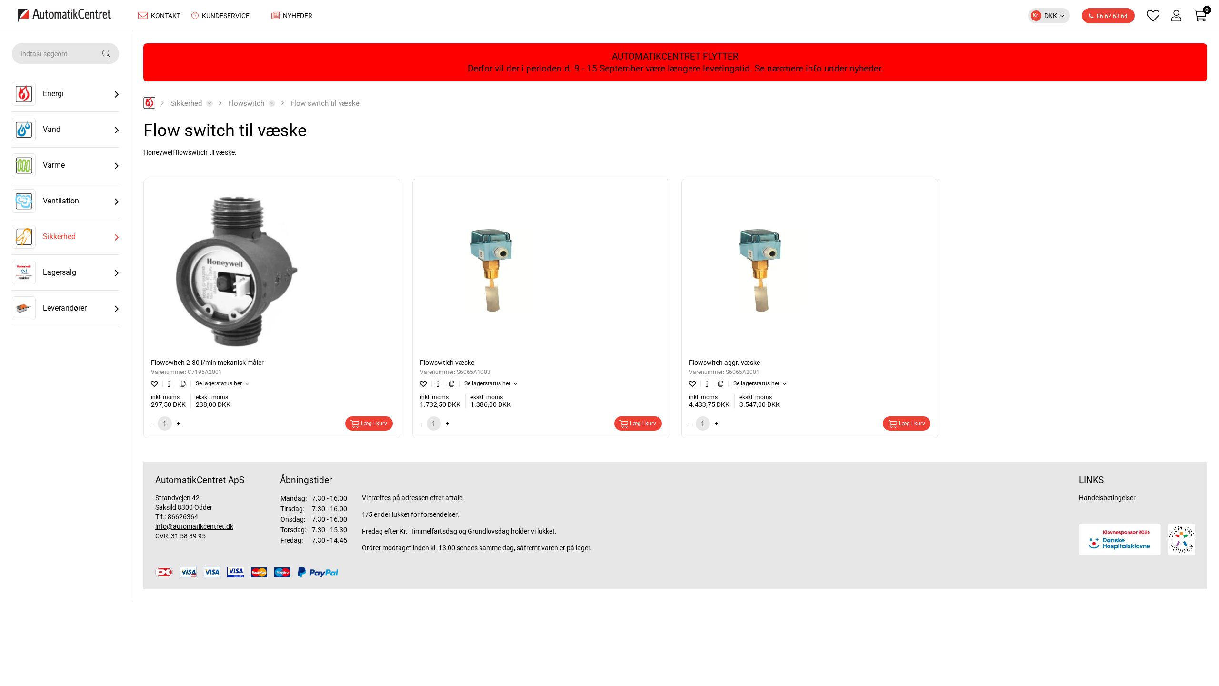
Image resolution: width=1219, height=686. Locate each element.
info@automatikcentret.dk (194, 526)
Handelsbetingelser (1107, 498)
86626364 (183, 517)
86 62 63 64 (1112, 16)
